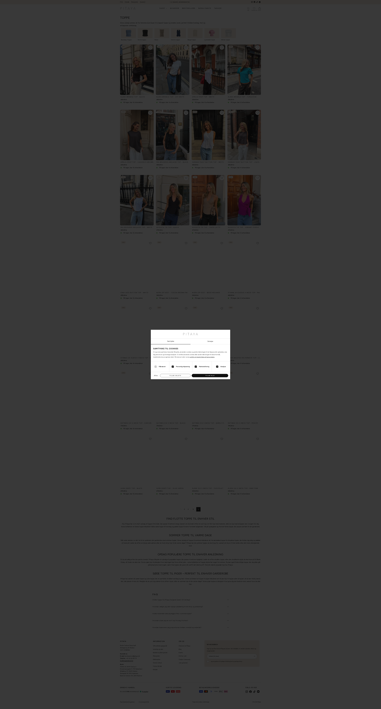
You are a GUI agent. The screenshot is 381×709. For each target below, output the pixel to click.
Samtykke (170, 341)
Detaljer (210, 341)
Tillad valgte (175, 375)
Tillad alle (210, 375)
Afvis (156, 375)
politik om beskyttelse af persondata (202, 357)
